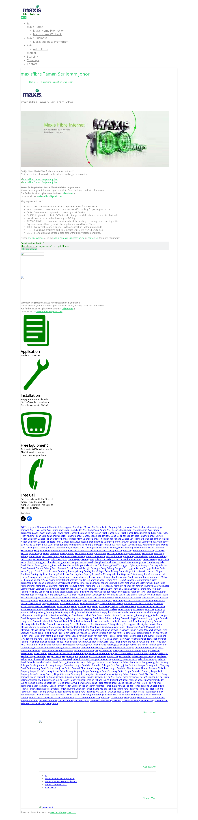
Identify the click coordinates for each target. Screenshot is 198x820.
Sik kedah (162, 668)
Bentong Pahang (123, 550)
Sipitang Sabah (121, 674)
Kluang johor (84, 594)
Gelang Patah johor (86, 571)
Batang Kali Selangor (140, 541)
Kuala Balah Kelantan (49, 600)
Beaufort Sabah (101, 547)
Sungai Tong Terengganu (97, 682)
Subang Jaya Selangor (75, 676)
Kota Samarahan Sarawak (128, 597)
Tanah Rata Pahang (115, 685)
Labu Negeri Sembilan (44, 615)
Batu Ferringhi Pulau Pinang (77, 544)
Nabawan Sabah (128, 629)
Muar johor (97, 629)
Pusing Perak (119, 650)
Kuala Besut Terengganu (100, 600)
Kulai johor (117, 612)
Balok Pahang (67, 535)
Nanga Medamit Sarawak (149, 629)
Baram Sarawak (121, 541)
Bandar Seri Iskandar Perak (135, 538)
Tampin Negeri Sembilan (68, 685)
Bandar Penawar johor (49, 538)
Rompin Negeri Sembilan (119, 656)
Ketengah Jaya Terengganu (144, 591)
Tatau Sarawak (57, 694)
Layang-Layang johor (70, 618)
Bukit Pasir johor (59, 559)
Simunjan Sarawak (104, 674)
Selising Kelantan (67, 662)
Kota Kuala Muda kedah (59, 597)
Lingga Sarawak (138, 618)
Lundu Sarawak (118, 621)
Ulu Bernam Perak (48, 700)
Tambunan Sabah (29, 685)
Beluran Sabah (75, 550)
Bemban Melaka (91, 550)
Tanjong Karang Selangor (72, 688)
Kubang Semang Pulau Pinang (53, 612)
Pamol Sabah (71, 635)
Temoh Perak (36, 697)
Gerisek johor (76, 574)
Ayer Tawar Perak (60, 532)
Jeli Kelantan (27, 579)
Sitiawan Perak (137, 674)
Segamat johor (129, 659)
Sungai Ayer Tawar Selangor (118, 676)
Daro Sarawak (59, 568)
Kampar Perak (28, 585)
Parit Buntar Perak (151, 635)
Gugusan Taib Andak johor (134, 574)
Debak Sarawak (74, 568)
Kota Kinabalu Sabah (157, 594)
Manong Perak (67, 624)
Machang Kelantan (30, 624)
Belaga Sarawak (42, 550)
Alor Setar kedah (100, 527)
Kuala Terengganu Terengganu (133, 609)
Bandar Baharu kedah (86, 535)
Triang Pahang (102, 697)
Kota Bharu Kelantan (135, 594)
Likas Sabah (105, 618)
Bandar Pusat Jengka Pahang (106, 538)
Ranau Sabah (40, 653)
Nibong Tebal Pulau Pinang (43, 632)
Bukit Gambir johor (95, 556)
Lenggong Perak (90, 618)
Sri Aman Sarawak (55, 676)
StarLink (32, 56)
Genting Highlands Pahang (43, 574)
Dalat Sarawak (28, 568)
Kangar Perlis (138, 585)
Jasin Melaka (162, 577)
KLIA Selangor (70, 594)
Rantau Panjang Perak (109, 653)
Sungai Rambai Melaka (32, 682)
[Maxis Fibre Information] (32, 14)
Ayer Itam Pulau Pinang (94, 529)
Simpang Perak (28, 674)
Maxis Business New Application (61, 781)
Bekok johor (27, 550)
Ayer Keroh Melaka (116, 529)
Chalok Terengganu (36, 562)
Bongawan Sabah (132, 553)
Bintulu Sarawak (115, 553)
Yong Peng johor (49, 703)
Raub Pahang (143, 653)
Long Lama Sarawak (31, 621)
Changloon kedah (103, 562)
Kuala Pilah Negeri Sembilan (151, 606)
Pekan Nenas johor (150, 638)
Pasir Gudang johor (88, 638)
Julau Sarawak (93, 582)
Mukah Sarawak (111, 629)
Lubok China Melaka (73, 621)
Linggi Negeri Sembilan (157, 618)
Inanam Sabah (102, 577)
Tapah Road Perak (153, 691)
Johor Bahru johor (76, 582)
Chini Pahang (104, 565)
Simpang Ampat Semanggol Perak (90, 671)
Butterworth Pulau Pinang (129, 559)
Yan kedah (35, 703)
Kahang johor (125, 582)
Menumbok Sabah (136, 626)
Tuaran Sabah (158, 697)
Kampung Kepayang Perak (72, 585)
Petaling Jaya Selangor (118, 644)
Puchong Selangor (55, 647)
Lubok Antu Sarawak (52, 621)
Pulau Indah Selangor (123, 647)
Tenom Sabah (67, 697)
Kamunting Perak (122, 585)
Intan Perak (116, 577)
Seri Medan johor (56, 668)
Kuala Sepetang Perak (79, 609)
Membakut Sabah (99, 626)
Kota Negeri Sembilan (103, 597)
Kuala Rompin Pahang (32, 609)
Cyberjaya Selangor (139, 565)
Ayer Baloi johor (38, 529)
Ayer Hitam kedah (73, 529)
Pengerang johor (146, 641)
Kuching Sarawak (77, 612)
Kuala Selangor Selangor (55, 609)
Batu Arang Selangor (31, 544)
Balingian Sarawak (51, 535)
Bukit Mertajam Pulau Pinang (35, 559)
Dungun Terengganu (125, 568)
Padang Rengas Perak (111, 632)
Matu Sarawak (50, 626)
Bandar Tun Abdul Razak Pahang (78, 541)
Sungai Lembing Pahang (90, 679)
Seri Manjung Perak (37, 668)
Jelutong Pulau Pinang (44, 579)
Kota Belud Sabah (116, 594)
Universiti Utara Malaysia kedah (105, 700)
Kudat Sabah (92, 612)
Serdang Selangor (54, 665)
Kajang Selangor (140, 582)
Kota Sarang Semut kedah (155, 597)
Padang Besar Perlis (90, 632)
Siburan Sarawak (149, 668)
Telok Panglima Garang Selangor (95, 694)
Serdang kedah (37, 665)
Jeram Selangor (126, 579)
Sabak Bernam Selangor (144, 656)
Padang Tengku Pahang (155, 632)
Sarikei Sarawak (53, 659)
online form (67, 193)
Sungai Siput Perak (53, 682)
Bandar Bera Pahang (137, 535)
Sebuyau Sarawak (99, 659)
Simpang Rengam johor (83, 674)
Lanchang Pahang (135, 615)
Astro (30, 45)
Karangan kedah (68, 588)
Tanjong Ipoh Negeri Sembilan (43, 688)
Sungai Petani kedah (154, 679)
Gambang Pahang (67, 571)
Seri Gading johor (120, 665)
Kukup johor (105, 612)
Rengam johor (54, 656)
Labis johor (26, 615)
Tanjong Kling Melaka (96, 688)
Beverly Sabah (67, 553)
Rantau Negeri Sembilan (60, 653)
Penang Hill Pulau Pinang (109, 641)
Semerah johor (103, 662)
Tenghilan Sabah (51, 697)
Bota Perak (147, 553)
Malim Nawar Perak (50, 624)
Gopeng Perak (91, 574)
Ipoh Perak (128, 577)
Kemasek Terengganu (140, 588)
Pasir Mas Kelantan (108, 638)
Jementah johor (64, 579)
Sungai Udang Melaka (121, 682)
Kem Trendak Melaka (118, 588)
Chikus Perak (90, 565)
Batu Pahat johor (43, 547)
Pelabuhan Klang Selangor (42, 641)
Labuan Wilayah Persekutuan (69, 615)
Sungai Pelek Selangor (132, 679)
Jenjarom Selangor (96, 579)
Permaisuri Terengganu (63, 644)
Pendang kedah (130, 641)
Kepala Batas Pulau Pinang (79, 591)
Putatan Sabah (133, 650)
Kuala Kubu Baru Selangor (112, 603)
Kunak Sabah (143, 612)
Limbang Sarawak (120, 618)
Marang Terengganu (126, 624)
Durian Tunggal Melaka (147, 568)
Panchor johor (85, 635)
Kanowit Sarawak (154, 585)
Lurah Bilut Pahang (136, 621)
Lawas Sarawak (51, 618)
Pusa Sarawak (66, 650)
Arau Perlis (132, 527)
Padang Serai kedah (133, 632)
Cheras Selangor (75, 565)
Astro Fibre (40, 49)
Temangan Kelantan (141, 694)
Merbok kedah (153, 626)
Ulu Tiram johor (81, 700)
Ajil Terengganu (28, 527)
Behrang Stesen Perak (136, 547)
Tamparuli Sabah (47, 685)
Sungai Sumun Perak (73, 682)
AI (28, 23)
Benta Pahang (107, 550)
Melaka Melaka (65, 626)
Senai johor (135, 662)
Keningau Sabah (37, 591)
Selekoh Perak (51, 662)
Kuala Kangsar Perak (123, 600)
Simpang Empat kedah (153, 671)
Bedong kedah (117, 547)
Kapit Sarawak (37, 588)
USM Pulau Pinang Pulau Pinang (138, 700)
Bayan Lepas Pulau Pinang (79, 547)
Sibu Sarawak (133, 668)
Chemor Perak (119, 562)
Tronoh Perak (144, 697)
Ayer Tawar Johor (42, 532)
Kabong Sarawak (109, 582)
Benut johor (139, 550)
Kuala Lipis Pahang (154, 603)
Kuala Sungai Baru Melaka (104, 609)
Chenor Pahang (35, 565)
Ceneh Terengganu (152, 559)
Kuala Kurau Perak (135, 603)
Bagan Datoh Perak (97, 532)
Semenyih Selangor (86, 662)
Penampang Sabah (86, 641)
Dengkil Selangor (91, 568)
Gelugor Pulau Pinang (107, 571)
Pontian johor (155, 644)
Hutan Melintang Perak (83, 577)
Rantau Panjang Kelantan (85, 653)
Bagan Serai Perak (117, 532)
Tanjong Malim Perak (118, 688)
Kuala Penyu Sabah (108, 606)
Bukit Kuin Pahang (158, 556)
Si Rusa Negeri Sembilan (114, 668)
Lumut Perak (90, 621)
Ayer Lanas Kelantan (137, 529)
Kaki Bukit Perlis (157, 582)
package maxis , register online (69, 237)
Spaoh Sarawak (37, 676)
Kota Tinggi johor (29, 600)
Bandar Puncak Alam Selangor (76, 538)
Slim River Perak (153, 674)
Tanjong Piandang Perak (142, 688)
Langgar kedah (151, 615)
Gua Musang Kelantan (109, 574)
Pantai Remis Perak (118, 635)
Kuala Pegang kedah (88, 606)
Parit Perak (37, 638)
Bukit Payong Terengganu (81, 559)
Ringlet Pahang (82, 656)
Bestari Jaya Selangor (31, 553)
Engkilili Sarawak (49, 571)
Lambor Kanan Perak (114, 615)
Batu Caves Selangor (52, 544)
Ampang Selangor (118, 527)
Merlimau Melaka (29, 629)
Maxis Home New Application (60, 778)
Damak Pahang (43, 568)
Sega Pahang (115, 659)
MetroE (32, 53)
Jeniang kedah (79, 579)
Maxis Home (35, 27)
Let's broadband (29, 248)
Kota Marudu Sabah (82, 597)
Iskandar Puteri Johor (144, 577)
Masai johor (143, 624)
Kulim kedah (130, 612)
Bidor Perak (80, 553)
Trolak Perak (117, 697)
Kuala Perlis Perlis (127, 606)
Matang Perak (36, 626)
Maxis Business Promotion (50, 41)
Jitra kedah (38, 582)
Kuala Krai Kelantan (69, 603)
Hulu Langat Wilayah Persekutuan (54, 577)
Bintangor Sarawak (96, 553)
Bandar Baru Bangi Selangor (111, 535)
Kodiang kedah (98, 594)
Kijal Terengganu (38, 594)
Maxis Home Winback (47, 34)
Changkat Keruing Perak (81, 562)
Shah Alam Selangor (91, 668)
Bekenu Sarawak (156, 547)
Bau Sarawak (58, 547)
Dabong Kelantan (158, 565)
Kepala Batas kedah (56, 591)
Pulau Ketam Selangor (146, 647)
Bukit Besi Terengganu (53, 556)
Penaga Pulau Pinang (66, 641)
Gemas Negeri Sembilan (130, 571)
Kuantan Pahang (29, 612)
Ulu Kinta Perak (65, 700)
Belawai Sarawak (58, 550)
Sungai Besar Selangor (143, 676)
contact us (93, 237)
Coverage (33, 60)
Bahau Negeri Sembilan (139, 532)
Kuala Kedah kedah (143, 600)
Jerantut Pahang (143, 579)
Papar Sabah (135, 635)
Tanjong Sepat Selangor (50, 691)
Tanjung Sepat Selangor (118, 691)
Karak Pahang (52, 588)
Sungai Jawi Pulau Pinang (42, 679)
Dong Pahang (107, 568)
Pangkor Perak (100, 635)
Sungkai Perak (140, 682)
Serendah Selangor (101, 665)
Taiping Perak (154, 682)
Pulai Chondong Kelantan (77, 647)
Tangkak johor (133, 685)
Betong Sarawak (51, 553)
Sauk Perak (66, 659)
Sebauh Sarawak (81, 659)
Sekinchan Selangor (147, 659)
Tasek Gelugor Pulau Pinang (35, 694)
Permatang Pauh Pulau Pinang (90, 644)
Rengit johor (68, 656)
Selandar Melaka (35, 662)
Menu (23, 17)
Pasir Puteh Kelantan (129, 638)
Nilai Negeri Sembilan (68, 632)
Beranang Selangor (154, 550)
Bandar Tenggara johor (49, 541)
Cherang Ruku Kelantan (55, 565)
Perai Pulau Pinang (41, 644)
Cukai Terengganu (120, 565)
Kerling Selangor (102, 591)
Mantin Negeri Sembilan (88, 624)
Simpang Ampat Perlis (32, 671)
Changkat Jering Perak (58, 562)
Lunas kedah (103, 621)
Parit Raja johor (52, 638)
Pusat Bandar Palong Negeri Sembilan (93, 650)
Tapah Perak (137, 691)
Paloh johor (58, 635)
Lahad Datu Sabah (94, 615)
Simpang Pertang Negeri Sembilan (53, 674)
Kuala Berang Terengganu (74, 600)
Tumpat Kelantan (29, 700)
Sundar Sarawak (95, 676)
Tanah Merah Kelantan (93, 685)
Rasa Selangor (128, 653)
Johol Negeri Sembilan (56, 582)
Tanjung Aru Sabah (96, 691)
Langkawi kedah (35, 618)
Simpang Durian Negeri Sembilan (124, 671)
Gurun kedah (154, 574)
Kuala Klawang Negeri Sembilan (43, 603)
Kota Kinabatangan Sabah (34, 597)
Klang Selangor (55, 594)
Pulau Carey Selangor (101, 647)
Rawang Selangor (159, 653)
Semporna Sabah (120, 662)
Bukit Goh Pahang (115, 556)
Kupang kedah (157, 612)
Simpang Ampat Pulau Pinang (58, 671)
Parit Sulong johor (69, 638)
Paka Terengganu (43, 635)
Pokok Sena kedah (138, 644)
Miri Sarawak (59, 629)
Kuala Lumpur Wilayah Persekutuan (38, 606)
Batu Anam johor (159, 541)
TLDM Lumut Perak (85, 697)
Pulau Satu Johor (50, 650)
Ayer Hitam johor (55, 529)
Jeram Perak (112, 579)
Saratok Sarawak (36, 659)
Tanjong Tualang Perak (74, 691)
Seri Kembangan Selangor (142, 665)
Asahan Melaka (146, 527)
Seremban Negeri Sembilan (77, 665)
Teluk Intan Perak (121, 694)
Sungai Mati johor (112, 679)
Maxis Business (37, 38)
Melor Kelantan (81, 626)
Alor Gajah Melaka (82, 527)
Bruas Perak (35, 556)
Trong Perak (130, 697)
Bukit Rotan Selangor (105, 559)
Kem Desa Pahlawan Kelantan (91, 588)
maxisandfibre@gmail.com (49, 196)
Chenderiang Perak (136, 562)
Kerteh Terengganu (120, 591)
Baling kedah (34, 535)
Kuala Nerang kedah (67, 606)
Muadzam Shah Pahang (79, 629)
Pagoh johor (27, 635)
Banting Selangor (103, 541)
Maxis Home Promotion (49, 30)
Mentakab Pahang (117, 626)
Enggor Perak (33, 571)
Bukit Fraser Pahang (75, 556)
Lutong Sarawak (154, 621)
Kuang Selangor (157, 609)
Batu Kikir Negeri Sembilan (123, 544)
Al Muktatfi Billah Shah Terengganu (54, 527)
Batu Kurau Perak (146, 544)
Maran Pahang (107, 624)
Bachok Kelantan (78, 532)
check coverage (36, 237)
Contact (32, 64)
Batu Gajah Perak (101, 544)
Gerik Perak (63, 574)
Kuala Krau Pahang (89, 603)
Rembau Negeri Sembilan (33, 656)
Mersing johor (46, 629)
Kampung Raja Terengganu (99, 585)
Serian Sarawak (72, 668)
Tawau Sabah (72, 694)
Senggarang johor (151, 662)
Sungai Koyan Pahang (66, 679)
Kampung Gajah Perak (47, 585)
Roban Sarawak (98, 656)
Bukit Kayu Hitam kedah (136, 556)
